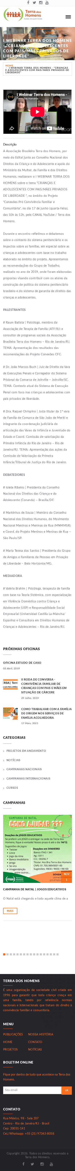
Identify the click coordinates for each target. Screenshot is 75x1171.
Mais (10, 911)
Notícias (13, 760)
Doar (49, 33)
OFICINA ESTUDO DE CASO (22, 663)
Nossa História (40, 1034)
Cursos (12, 788)
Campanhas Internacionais (28, 778)
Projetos (10, 1049)
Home (9, 65)
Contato (35, 1042)
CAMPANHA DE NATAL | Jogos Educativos (34, 889)
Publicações (13, 1034)
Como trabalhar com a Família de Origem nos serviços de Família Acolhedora (46, 713)
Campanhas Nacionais (24, 769)
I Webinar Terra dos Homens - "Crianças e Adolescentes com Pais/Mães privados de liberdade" (37, 70)
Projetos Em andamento (26, 751)
